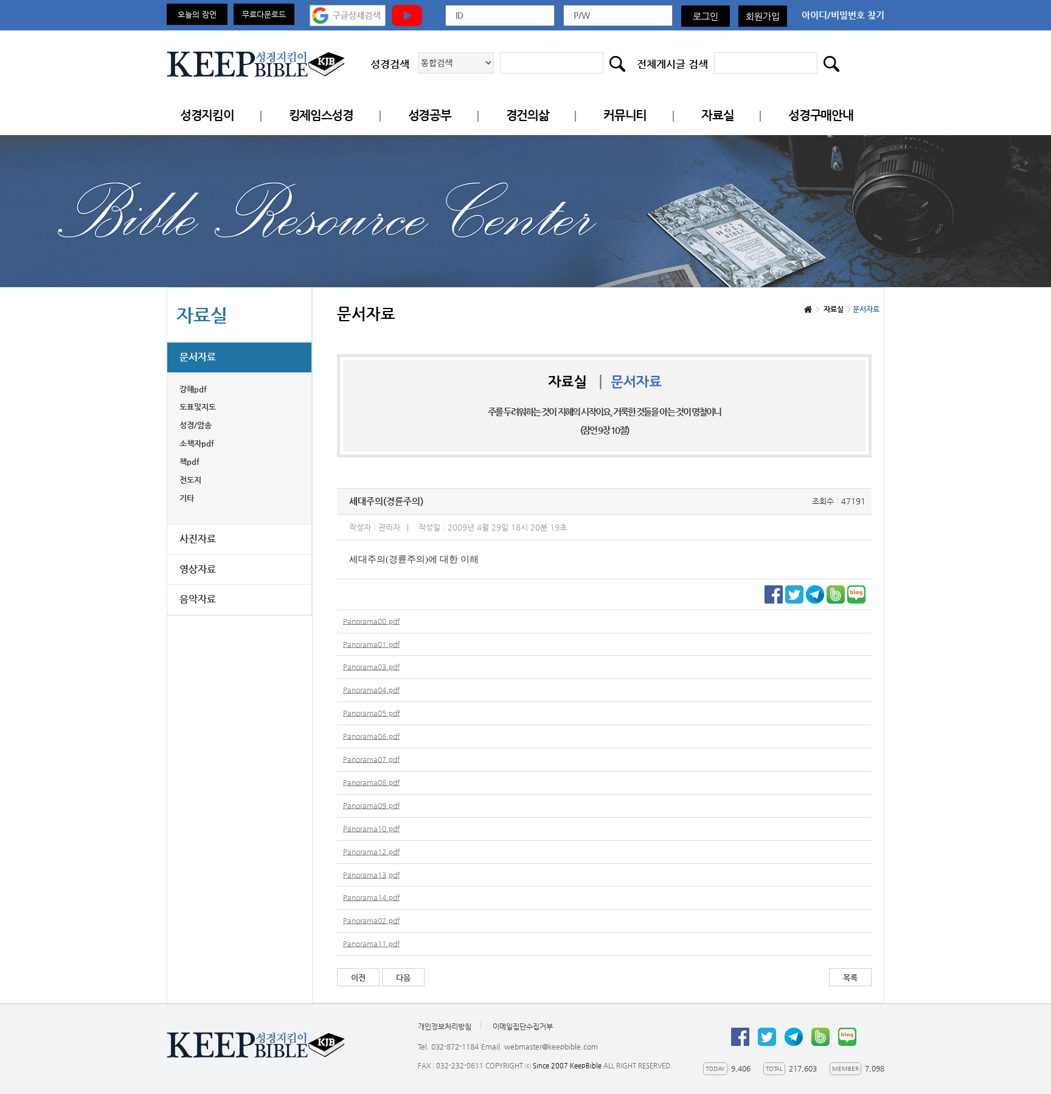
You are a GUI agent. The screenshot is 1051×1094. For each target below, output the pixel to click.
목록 (850, 977)
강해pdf (193, 389)
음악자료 (197, 599)
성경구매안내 (820, 115)
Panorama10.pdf (371, 828)
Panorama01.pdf (371, 644)
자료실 (717, 115)
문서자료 (197, 357)
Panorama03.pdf (371, 667)
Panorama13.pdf (371, 875)
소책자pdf (196, 443)
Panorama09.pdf (371, 805)
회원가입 (763, 16)
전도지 (190, 479)
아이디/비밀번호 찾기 (843, 15)
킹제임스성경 (321, 115)
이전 (358, 977)
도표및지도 (197, 406)
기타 (186, 498)
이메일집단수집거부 (523, 1026)
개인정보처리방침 (444, 1026)
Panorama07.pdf (371, 759)
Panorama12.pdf (371, 852)
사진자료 (197, 539)
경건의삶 (527, 115)
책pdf (189, 461)
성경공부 (429, 115)
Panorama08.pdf (371, 782)
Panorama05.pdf (371, 713)
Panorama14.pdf (371, 897)
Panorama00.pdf (371, 621)
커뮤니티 (625, 115)
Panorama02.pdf (371, 920)
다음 (403, 977)
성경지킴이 (207, 115)
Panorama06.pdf (371, 736)
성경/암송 (195, 425)
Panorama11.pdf (371, 943)
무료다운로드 (264, 14)
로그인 (705, 16)
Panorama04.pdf (371, 690)
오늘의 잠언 (197, 14)
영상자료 (197, 569)
